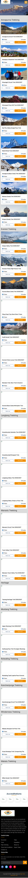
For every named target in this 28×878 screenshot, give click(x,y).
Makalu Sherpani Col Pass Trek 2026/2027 (11, 729)
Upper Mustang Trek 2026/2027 (11, 626)
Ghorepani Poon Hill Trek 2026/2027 (13, 105)
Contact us (4, 849)
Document (3, 840)
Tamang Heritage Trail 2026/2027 (12, 599)
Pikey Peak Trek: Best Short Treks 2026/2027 (12, 314)
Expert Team (17, 847)
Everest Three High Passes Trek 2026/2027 (11, 269)
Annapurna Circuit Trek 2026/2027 (12, 36)
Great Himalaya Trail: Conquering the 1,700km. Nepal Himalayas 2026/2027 (13, 751)
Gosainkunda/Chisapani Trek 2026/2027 (10, 455)
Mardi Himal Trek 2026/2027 (10, 151)
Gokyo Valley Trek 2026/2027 (11, 246)
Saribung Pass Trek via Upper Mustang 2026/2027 (13, 649)
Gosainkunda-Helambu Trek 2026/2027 (14, 432)
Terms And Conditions (6, 847)
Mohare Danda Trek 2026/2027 (11, 196)
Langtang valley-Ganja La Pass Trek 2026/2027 (12, 501)
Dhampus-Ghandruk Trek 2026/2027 (13, 59)
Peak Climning (4, 844)
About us (16, 844)
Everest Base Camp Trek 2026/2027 (12, 291)
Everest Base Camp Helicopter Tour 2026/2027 (12, 406)
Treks (15, 6)
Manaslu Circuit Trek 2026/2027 (11, 527)
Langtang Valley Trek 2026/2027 (11, 478)
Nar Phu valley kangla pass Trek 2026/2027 (11, 128)
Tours (2, 842)
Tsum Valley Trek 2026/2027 (10, 550)
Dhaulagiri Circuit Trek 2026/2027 (12, 82)
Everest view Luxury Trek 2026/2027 (13, 360)
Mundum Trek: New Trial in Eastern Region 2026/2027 (12, 383)
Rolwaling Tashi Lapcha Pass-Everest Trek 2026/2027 (13, 675)
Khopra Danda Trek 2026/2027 (11, 219)
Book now (8, 42)
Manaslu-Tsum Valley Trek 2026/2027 (13, 573)
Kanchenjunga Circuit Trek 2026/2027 (13, 702)
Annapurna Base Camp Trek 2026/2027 (13, 173)
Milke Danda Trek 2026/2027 (10, 778)
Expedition (17, 842)
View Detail (20, 42)
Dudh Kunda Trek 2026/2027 (10, 337)
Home (10, 6)
